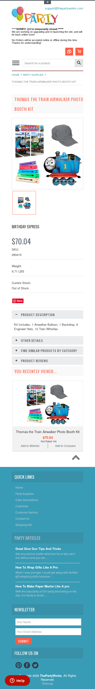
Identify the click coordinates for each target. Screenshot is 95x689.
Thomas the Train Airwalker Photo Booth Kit (48, 431)
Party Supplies (33, 74)
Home (15, 74)
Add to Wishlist (30, 446)
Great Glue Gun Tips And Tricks (38, 549)
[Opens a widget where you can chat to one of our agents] (17, 681)
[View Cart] (79, 52)
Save (20, 300)
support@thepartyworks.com (64, 8)
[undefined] (47, 188)
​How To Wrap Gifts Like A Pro (36, 567)
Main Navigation (16, 63)
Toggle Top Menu (47, 2)
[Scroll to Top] (77, 458)
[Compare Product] (69, 52)
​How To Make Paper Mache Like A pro (42, 586)
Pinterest (18, 665)
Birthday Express (25, 226)
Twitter (35, 665)
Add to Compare (65, 446)
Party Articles (27, 538)
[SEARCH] (79, 63)
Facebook (27, 665)
